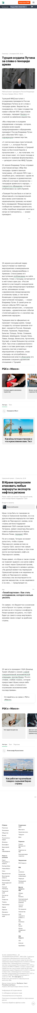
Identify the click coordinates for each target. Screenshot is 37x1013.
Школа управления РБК (21, 930)
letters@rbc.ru (18, 976)
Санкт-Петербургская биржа (15, 984)
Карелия (4, 909)
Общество (5, 833)
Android (20, 943)
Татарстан (5, 899)
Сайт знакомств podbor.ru (21, 915)
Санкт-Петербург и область (6, 861)
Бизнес (4, 835)
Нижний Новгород (5, 887)
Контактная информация (21, 875)
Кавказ (4, 907)
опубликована (19, 276)
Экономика (5, 830)
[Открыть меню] (33, 2)
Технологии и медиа (6, 838)
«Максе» (7, 699)
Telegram (21, 834)
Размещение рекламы (21, 882)
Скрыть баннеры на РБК (21, 845)
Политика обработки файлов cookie (13, 1002)
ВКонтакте (21, 829)
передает (19, 533)
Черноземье (5, 904)
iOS (19, 940)
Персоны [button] (16, 744)
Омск (3, 871)
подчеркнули (7, 137)
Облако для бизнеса (20, 894)
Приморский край (6, 915)
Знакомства (21, 911)
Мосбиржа (20, 983)
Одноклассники (22, 832)
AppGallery (21, 945)
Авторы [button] (4, 405)
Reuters (23, 114)
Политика (5, 53)
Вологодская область (5, 877)
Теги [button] (10, 405)
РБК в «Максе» (10, 369)
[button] (13, 386)
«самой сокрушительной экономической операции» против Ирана (16, 674)
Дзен (19, 837)
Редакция (21, 878)
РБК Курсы (20, 925)
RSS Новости (22, 863)
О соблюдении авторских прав (12, 993)
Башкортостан (6, 873)
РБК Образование (6, 850)
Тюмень (4, 902)
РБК (3, 589)
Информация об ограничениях (12, 990)
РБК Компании (21, 920)
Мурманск (5, 912)
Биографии (5, 844)
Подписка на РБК (22, 851)
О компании (21, 871)
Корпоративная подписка (22, 855)
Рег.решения (21, 909)
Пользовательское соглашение (12, 995)
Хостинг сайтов (20, 905)
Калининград (6, 880)
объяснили (25, 356)
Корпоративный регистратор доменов (21, 900)
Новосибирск (6, 868)
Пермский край (5, 892)
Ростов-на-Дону (5, 896)
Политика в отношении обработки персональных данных (18, 999)
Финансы (4, 842)
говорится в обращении (12, 185)
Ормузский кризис (8, 478)
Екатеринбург (6, 866)
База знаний (5, 847)
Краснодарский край (6, 883)
